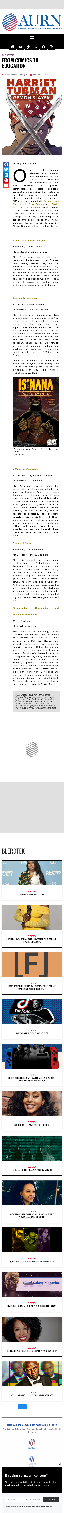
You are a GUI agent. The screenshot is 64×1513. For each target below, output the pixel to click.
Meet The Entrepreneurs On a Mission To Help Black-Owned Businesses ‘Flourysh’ (32, 987)
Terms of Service (45, 1506)
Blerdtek (8, 55)
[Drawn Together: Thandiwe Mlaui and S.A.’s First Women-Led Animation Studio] (32, 1192)
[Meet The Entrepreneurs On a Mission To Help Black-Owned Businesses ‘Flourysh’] (32, 964)
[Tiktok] (28, 47)
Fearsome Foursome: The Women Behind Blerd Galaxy (32, 1306)
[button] (6, 164)
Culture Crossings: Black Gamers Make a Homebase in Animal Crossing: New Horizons (32, 1079)
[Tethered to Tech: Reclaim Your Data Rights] (32, 1148)
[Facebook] (43, 47)
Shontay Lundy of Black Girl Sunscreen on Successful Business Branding (31, 940)
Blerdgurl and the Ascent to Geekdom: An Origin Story (32, 1350)
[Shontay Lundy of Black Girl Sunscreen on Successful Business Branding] (32, 917)
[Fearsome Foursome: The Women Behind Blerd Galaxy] (32, 1284)
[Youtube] (20, 47)
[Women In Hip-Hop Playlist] (32, 873)
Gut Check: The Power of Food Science (32, 1125)
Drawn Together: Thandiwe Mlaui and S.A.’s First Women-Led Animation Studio (32, 1215)
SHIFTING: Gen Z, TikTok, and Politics (32, 1033)
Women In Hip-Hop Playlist (32, 894)
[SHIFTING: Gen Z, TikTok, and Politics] (32, 1011)
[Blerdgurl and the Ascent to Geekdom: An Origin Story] (32, 1329)
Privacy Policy (34, 1506)
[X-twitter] (35, 47)
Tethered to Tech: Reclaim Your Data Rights (32, 1169)
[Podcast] (51, 47)
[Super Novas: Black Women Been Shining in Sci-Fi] (32, 1240)
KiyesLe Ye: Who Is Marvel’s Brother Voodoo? (32, 1395)
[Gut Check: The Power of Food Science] (32, 1103)
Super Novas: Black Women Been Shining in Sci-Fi (32, 1261)
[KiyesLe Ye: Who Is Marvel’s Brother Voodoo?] (32, 1373)
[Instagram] (12, 47)
